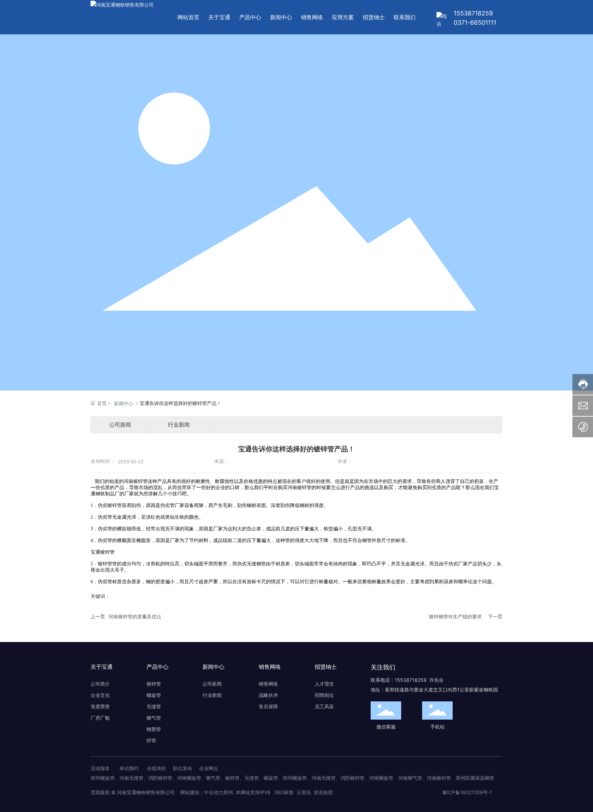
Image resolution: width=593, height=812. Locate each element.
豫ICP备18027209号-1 (467, 792)
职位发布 (182, 768)
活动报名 (100, 768)
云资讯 (303, 792)
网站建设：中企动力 (201, 792)
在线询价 (156, 768)
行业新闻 (179, 425)
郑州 (228, 792)
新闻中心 (123, 403)
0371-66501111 (475, 22)
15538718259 (473, 13)
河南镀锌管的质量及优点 (134, 616)
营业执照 (323, 792)
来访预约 (129, 768)
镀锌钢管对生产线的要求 (455, 616)
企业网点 (208, 768)
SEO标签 (284, 792)
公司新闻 (120, 425)
